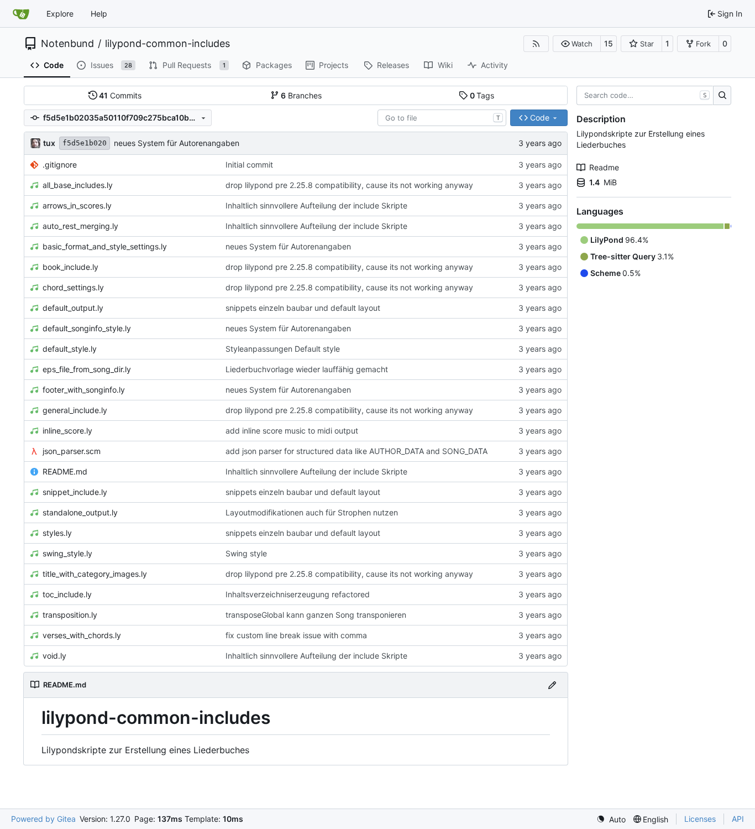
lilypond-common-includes (167, 43)
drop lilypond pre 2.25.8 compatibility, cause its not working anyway (349, 185)
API (738, 818)
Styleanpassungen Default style (283, 348)
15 (608, 43)
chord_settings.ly (73, 287)
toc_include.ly (67, 594)
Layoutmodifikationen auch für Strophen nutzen (312, 512)
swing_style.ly (67, 553)
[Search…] (722, 96)
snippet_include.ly (75, 492)
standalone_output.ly (80, 512)
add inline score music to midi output (292, 430)
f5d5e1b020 (84, 143)
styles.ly (57, 533)
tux (49, 143)
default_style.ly (70, 348)
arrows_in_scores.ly (77, 205)
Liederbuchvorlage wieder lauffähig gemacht (307, 369)
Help (99, 13)
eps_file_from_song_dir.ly (87, 369)
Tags (482, 95)
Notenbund (67, 43)
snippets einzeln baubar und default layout (303, 307)
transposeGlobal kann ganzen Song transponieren (316, 614)
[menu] (611, 819)
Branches (301, 95)
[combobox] (442, 118)
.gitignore (60, 164)
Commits (120, 95)
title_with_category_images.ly (95, 573)
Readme (604, 167)
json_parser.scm (72, 451)
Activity (494, 65)
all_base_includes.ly (78, 185)
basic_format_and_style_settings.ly (105, 246)
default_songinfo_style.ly (87, 328)
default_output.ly (73, 307)
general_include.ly (75, 410)
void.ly (54, 655)
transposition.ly (70, 614)
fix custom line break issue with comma (296, 635)
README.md (65, 471)
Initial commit (249, 164)
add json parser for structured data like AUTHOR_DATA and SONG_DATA (356, 451)
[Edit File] (552, 685)
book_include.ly (70, 267)
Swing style (246, 553)
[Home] (21, 14)
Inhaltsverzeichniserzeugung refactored (298, 594)
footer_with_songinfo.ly (84, 389)
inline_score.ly (67, 430)
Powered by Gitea (43, 818)
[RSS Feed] (536, 43)
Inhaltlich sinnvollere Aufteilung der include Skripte (316, 205)
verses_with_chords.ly (82, 635)
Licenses (700, 818)
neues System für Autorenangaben (176, 143)
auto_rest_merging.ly (80, 226)
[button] (577, 43)
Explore (60, 13)
